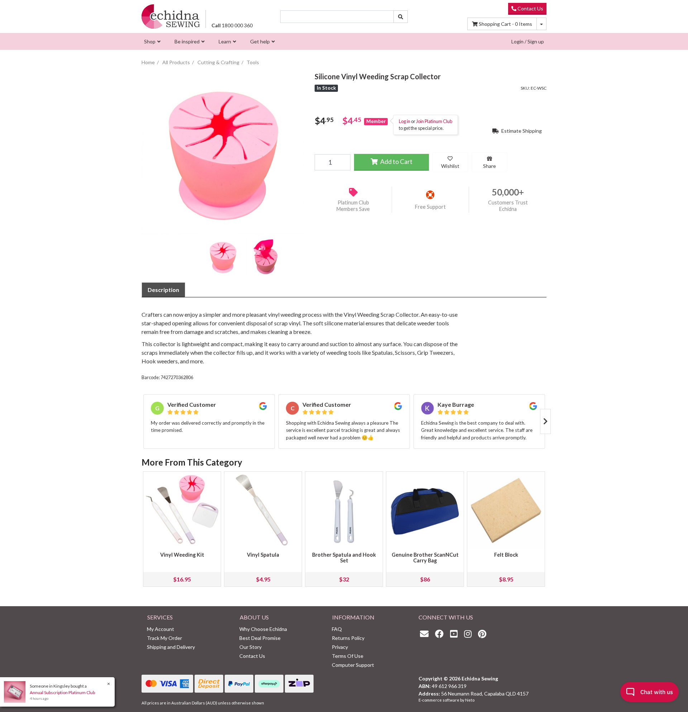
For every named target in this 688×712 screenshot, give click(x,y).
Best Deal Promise (260, 638)
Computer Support (353, 665)
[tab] (163, 289)
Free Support (430, 207)
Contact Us (529, 8)
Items (505, 24)
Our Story (250, 647)
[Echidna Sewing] (170, 16)
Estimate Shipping (521, 131)
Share (489, 166)
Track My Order (164, 638)
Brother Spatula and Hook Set (344, 558)
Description (163, 289)
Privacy (340, 647)
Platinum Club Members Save (353, 205)
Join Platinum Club (434, 121)
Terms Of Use (347, 656)
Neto (469, 700)
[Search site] (400, 16)
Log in (404, 121)
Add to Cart (395, 161)
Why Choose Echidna (263, 629)
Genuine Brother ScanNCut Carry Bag (425, 558)
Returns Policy (348, 638)
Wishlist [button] (450, 166)
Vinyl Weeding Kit (182, 555)
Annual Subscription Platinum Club (62, 692)
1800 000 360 (232, 25)
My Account (160, 629)
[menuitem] (151, 41)
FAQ (337, 629)
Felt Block (506, 555)
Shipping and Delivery (171, 647)
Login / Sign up (527, 41)
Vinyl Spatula (263, 555)
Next (545, 421)
